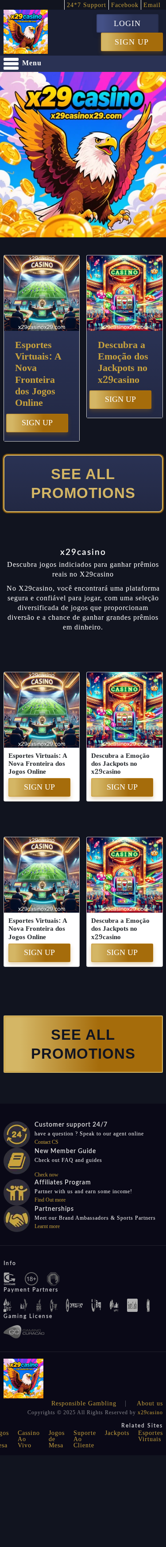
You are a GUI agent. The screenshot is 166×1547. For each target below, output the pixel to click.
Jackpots (117, 1433)
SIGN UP (132, 41)
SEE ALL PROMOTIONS (83, 483)
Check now (46, 1175)
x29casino (150, 1412)
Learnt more (47, 1226)
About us (150, 1403)
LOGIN (127, 23)
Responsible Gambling (83, 1403)
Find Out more (50, 1200)
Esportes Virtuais (150, 1436)
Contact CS (46, 1142)
